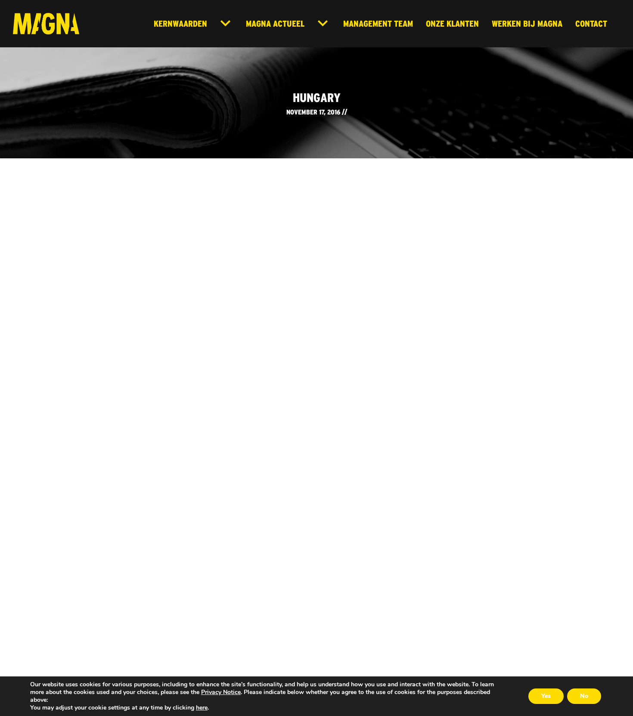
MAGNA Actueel (275, 23)
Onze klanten (452, 23)
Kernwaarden (180, 23)
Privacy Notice (221, 692)
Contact (591, 23)
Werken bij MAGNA (527, 23)
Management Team (378, 23)
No (584, 696)
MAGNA (46, 23)
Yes (546, 696)
